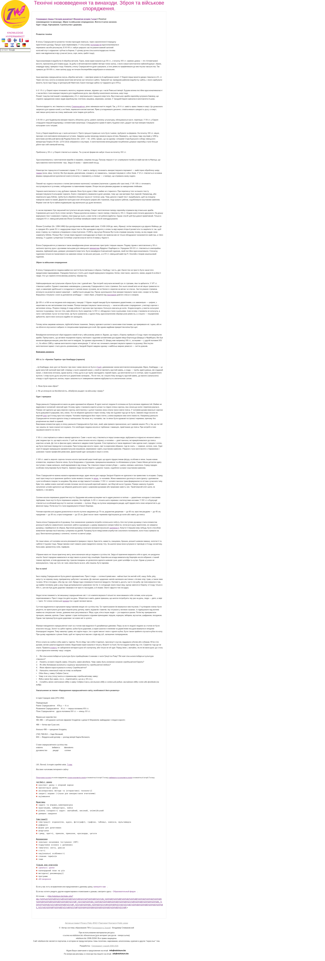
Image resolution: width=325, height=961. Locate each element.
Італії (99, 367)
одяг (45, 416)
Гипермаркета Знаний (101, 928)
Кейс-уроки (123, 923)
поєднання (111, 295)
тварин (39, 173)
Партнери (103, 923)
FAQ (95, 923)
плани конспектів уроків (77, 778)
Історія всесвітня (64, 19)
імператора (94, 248)
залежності (114, 528)
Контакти (113, 923)
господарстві (96, 45)
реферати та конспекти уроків (120, 778)
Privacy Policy (87, 923)
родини (66, 601)
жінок (96, 478)
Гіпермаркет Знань (45, 19)
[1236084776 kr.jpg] (36, 785)
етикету (53, 648)
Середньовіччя (78, 106)
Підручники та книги (43, 778)
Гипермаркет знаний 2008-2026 (105, 946)
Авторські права (72, 923)
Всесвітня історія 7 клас (85, 19)
